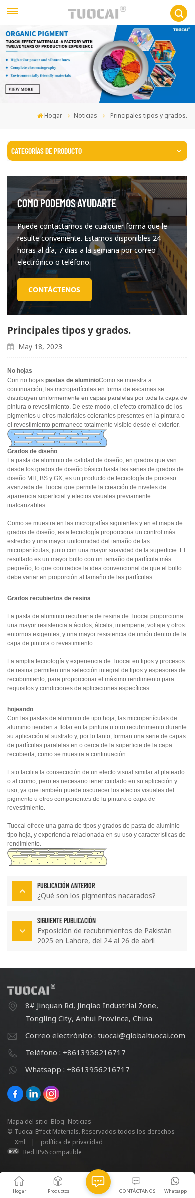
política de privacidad (72, 1142)
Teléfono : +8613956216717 (76, 1052)
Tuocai (53, 487)
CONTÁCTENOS (54, 289)
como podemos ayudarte (67, 202)
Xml (20, 1142)
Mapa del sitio (28, 1121)
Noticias (86, 115)
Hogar (53, 115)
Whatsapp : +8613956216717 (78, 1069)
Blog (57, 1121)
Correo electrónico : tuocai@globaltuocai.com (106, 1035)
